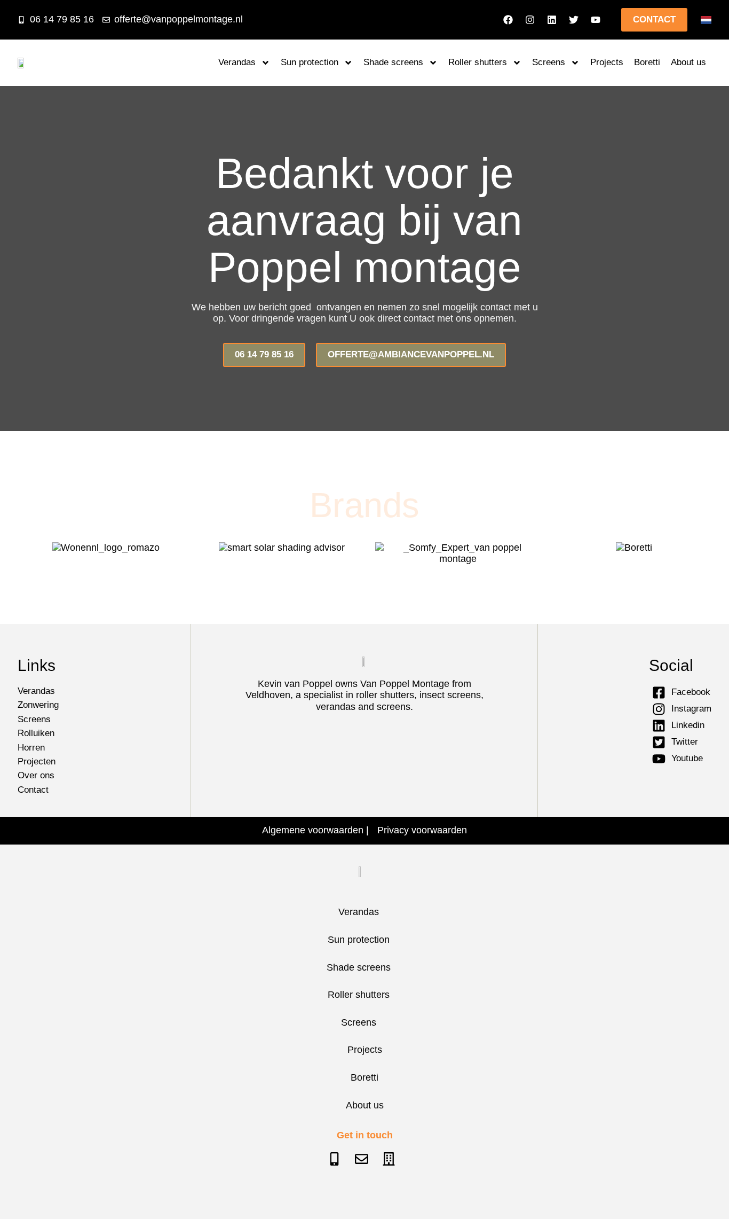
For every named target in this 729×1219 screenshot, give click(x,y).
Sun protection (309, 62)
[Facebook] (508, 19)
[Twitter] (573, 19)
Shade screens (393, 62)
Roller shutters (477, 62)
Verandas (237, 62)
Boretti (647, 62)
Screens (548, 62)
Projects (606, 62)
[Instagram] (530, 19)
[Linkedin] (551, 19)
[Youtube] (595, 19)
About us (688, 62)
